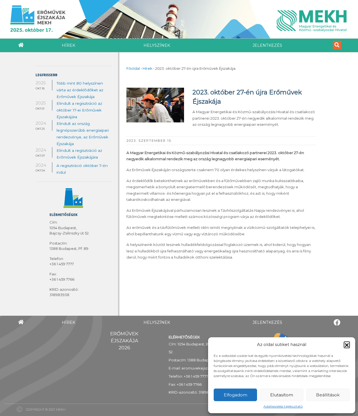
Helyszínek (156, 45)
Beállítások (328, 395)
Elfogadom (235, 395)
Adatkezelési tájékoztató (283, 406)
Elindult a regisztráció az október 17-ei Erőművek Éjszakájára (79, 110)
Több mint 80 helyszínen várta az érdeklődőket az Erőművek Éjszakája (79, 90)
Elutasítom (281, 395)
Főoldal (133, 68)
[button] (347, 344)
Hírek (68, 45)
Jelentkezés (267, 45)
